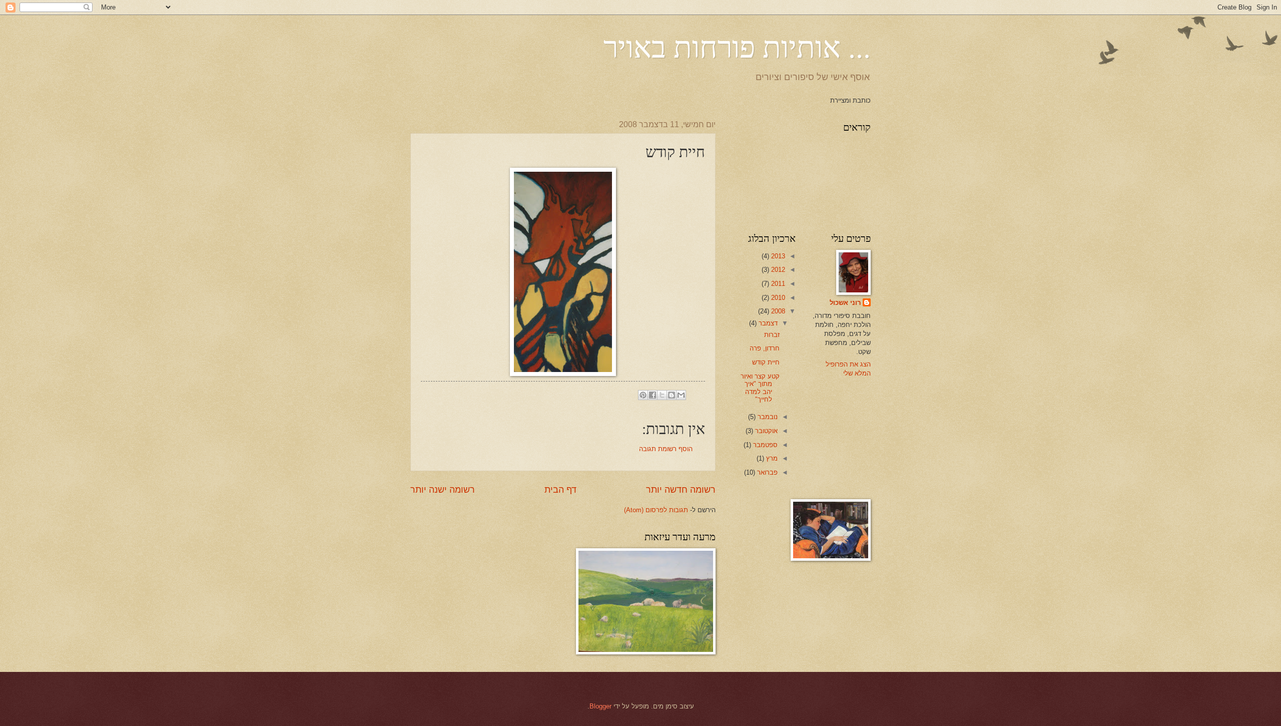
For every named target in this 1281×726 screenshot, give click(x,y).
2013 (777, 256)
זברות (772, 334)
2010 (777, 297)
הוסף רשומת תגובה (666, 449)
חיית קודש (766, 362)
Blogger (600, 706)
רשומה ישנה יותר (442, 490)
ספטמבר (764, 445)
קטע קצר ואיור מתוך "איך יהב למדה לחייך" (760, 388)
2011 (777, 283)
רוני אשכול (845, 302)
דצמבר (767, 323)
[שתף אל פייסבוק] (653, 395)
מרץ (771, 458)
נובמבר (767, 417)
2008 (777, 311)
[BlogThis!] (672, 395)
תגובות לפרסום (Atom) (656, 510)
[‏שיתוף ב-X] (662, 395)
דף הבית (560, 490)
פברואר (766, 472)
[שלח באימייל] (681, 395)
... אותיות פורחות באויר (737, 46)
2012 (777, 269)
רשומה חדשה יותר (681, 490)
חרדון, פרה (765, 348)
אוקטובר (765, 431)
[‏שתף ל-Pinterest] (643, 395)
